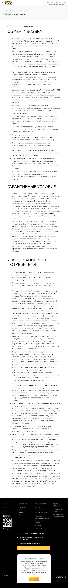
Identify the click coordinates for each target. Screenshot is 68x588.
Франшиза (38, 528)
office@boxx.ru (34, 543)
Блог (20, 510)
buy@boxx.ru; (24, 543)
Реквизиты (22, 512)
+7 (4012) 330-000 (32, 533)
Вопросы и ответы (58, 516)
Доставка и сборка (41, 512)
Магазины (38, 507)
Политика (38, 525)
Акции (5, 507)
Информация (40, 504)
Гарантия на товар (58, 509)
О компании (22, 507)
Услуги (5, 511)
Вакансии (22, 515)
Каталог (6, 504)
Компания (23, 504)
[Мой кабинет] (52, 3)
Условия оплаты (40, 510)
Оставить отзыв (58, 514)
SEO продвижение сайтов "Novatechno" (52, 581)
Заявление (56, 511)
